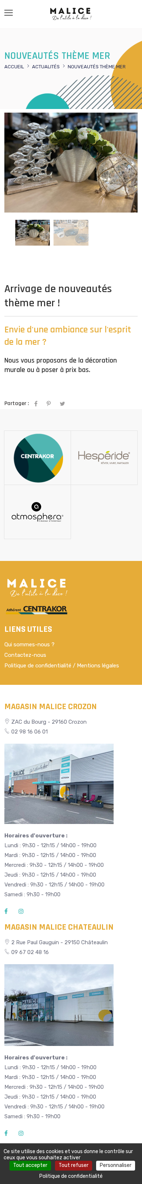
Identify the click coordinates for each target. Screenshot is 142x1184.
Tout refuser (73, 1165)
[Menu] (8, 13)
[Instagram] (21, 911)
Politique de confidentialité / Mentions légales (61, 665)
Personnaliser (115, 1165)
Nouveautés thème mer (97, 66)
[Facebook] (6, 911)
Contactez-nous (25, 655)
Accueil (14, 66)
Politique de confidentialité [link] (71, 1176)
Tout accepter (30, 1165)
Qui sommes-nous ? (29, 644)
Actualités (46, 66)
